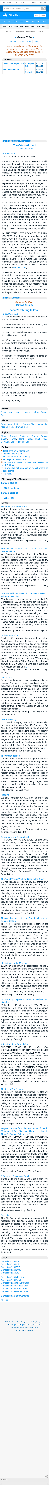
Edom (4, 424)
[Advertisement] (24, 125)
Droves (44, 436)
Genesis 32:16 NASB (11, 1270)
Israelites (19, 412)
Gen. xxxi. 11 (7, 677)
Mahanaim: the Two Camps (14, 506)
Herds (29, 439)
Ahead (4, 436)
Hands (13, 439)
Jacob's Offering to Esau (13, 64)
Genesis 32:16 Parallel (11, 1280)
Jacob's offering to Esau (24, 310)
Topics (21, 41)
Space (14, 442)
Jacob (28, 412)
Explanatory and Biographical (15, 837)
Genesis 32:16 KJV (10, 1273)
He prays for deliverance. (15, 459)
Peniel (12, 427)
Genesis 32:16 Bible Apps (13, 1277)
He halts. (7, 474)
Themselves (23, 442)
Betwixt (13, 436)
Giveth (4, 439)
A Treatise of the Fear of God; (15, 1044)
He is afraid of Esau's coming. (17, 456)
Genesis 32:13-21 (9, 493)
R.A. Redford (8, 153)
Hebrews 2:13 (19, 267)
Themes (29, 41)
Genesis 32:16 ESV (10, 1267)
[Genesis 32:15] (3, 664)
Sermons (13, 41)
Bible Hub (5, 1300)
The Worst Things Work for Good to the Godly (22, 879)
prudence (11, 488)
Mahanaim (42, 424)
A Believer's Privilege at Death (15, 1176)
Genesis (5, 1215)
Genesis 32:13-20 (24, 305)
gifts (9, 498)
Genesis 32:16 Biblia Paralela (15, 1283)
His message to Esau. (13, 454)
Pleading (5, 795)
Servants (5, 442)
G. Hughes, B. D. (10, 314)
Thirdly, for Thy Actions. (12, 1089)
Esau (3, 412)
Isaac (10, 412)
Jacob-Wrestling (8, 719)
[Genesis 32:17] (46, 664)
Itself (37, 439)
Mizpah (4, 427)
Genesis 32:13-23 (24, 148)
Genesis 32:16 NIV (10, 1261)
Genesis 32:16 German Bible (14, 1291)
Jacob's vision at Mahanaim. (16, 451)
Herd (21, 439)
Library (37, 41)
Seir (3, 415)
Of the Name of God (10, 635)
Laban (36, 412)
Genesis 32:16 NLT (10, 1264)
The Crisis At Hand (11, 70)
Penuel (44, 412)
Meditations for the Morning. (14, 963)
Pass (45, 439)
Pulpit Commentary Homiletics (17, 141)
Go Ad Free (4, 1479)
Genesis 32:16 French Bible (14, 1288)
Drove (35, 436)
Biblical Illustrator (11, 298)
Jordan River (29, 424)
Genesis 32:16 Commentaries (15, 1296)
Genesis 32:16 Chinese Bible (15, 1286)
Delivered (24, 436)
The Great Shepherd (10, 756)
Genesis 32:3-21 (9, 483)
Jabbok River (14, 424)
